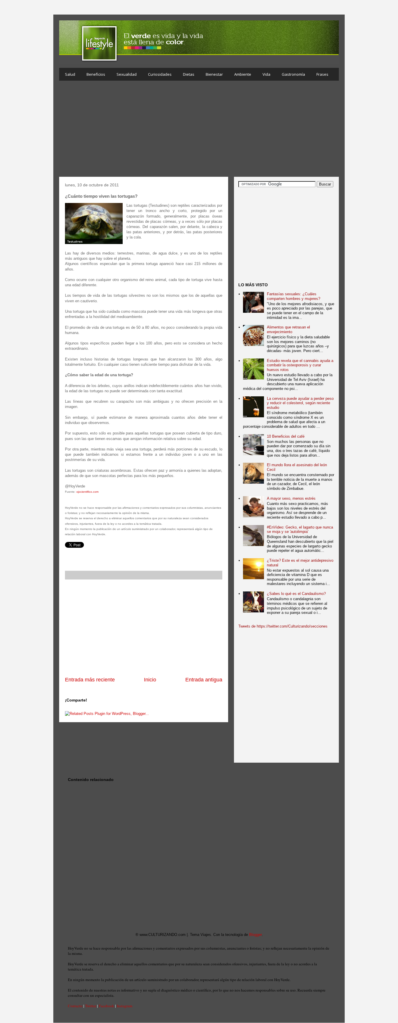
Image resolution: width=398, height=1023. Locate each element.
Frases (322, 74)
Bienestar (214, 74)
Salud (70, 74)
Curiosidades (160, 74)
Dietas (188, 74)
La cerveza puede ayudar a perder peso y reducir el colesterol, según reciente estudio (300, 403)
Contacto (75, 1005)
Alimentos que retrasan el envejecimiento (288, 329)
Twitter (90, 1005)
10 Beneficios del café (285, 436)
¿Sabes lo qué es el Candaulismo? (296, 593)
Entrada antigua (203, 680)
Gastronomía (293, 74)
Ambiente (242, 74)
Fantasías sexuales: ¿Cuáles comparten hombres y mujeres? (293, 296)
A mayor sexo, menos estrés (291, 498)
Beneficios (96, 74)
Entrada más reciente (90, 680)
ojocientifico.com (87, 491)
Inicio (150, 680)
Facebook (106, 1005)
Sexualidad (127, 74)
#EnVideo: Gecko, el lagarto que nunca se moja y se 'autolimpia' (300, 529)
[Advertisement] (199, 130)
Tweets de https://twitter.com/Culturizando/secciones (282, 626)
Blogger (255, 934)
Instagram (124, 1005)
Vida (266, 74)
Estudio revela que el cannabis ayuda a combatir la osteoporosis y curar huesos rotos (300, 365)
